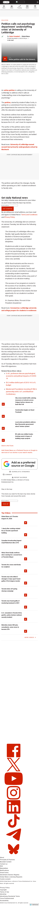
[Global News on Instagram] (13, 799)
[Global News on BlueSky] (13, 855)
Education (4, 20)
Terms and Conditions (29, 215)
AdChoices (35, 904)
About (2, 857)
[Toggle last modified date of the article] (28, 38)
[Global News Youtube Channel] (13, 785)
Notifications (4, 870)
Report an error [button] (20, 477)
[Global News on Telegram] (13, 841)
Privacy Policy (10, 217)
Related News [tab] (6, 371)
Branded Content (5, 862)
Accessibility (4, 900)
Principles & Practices (7, 860)
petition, (7, 102)
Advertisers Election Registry (9, 875)
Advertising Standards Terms (10, 896)
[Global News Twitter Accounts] (13, 771)
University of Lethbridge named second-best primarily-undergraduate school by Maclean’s (19, 146)
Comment (8, 474)
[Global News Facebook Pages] (13, 757)
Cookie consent (5, 879)
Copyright (3, 890)
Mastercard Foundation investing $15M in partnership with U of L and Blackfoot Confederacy (21, 391)
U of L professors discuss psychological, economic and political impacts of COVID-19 (21, 376)
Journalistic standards (21, 471)
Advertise (3, 894)
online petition (9, 90)
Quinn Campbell (14, 36)
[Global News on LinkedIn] (13, 813)
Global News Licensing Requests (11, 877)
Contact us (3, 864)
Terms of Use (4, 892)
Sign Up (5, 504)
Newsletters (4, 868)
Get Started (7, 208)
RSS (1, 866)
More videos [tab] (16, 371)
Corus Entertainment (7, 898)
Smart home (4, 872)
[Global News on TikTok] (13, 827)
